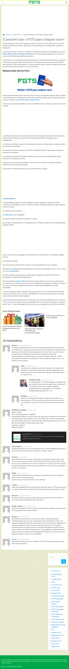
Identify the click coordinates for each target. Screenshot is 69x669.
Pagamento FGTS (57, 635)
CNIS (53, 582)
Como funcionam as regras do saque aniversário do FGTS (12, 328)
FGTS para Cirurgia (57, 619)
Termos (14, 666)
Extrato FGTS (55, 593)
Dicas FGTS (55, 590)
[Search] (63, 561)
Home (8, 35)
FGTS (5, 302)
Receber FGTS (56, 641)
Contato (8, 666)
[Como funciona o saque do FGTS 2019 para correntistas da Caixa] (34, 320)
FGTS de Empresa (57, 606)
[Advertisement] (34, 20)
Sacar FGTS (17, 35)
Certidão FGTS (56, 579)
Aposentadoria (9, 198)
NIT (52, 630)
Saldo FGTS (55, 646)
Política (20, 666)
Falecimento (9, 215)
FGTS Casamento (57, 599)
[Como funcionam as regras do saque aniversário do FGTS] (12, 319)
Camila (14, 539)
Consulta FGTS (56, 585)
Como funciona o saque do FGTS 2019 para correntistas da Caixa (34, 331)
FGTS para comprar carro (30, 100)
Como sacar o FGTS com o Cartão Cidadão (56, 316)
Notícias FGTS (56, 632)
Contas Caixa (55, 588)
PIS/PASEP (55, 638)
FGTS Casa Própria (57, 596)
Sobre (3, 666)
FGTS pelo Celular (57, 622)
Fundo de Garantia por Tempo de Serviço (18, 54)
